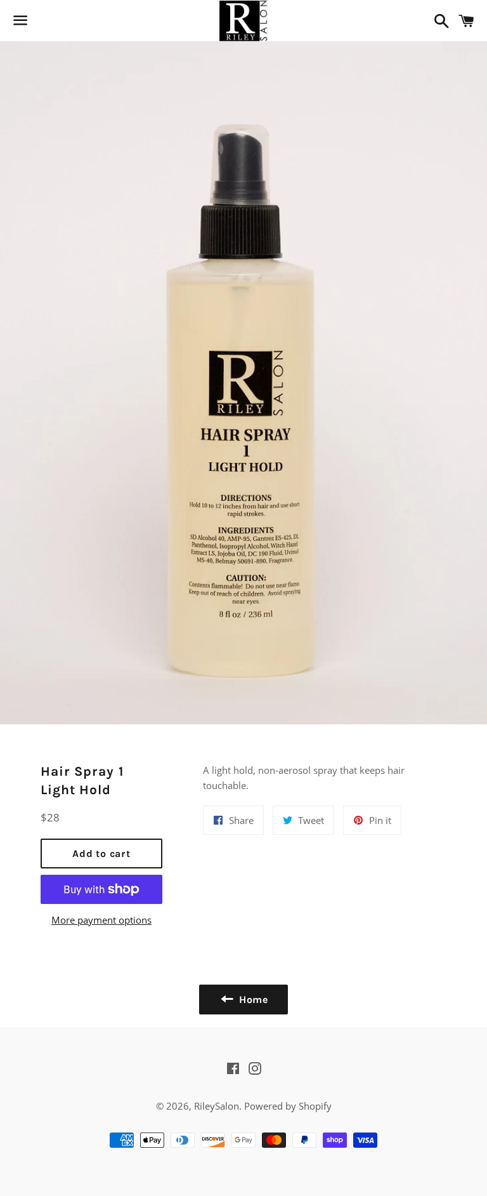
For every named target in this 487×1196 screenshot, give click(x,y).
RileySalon (216, 1106)
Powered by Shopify (288, 1106)
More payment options (101, 920)
